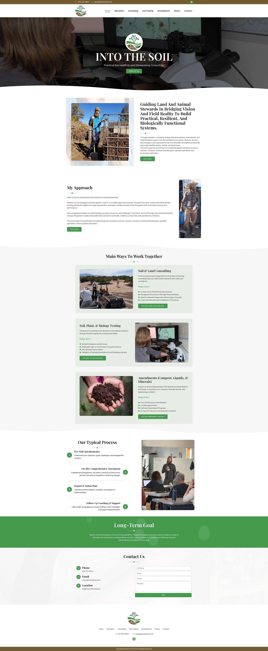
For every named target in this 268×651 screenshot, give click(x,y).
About (177, 11)
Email (85, 576)
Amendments (163, 11)
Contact (188, 11)
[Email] (78, 577)
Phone (86, 567)
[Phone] (78, 568)
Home (107, 11)
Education (119, 11)
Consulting (133, 11)
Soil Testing (147, 11)
